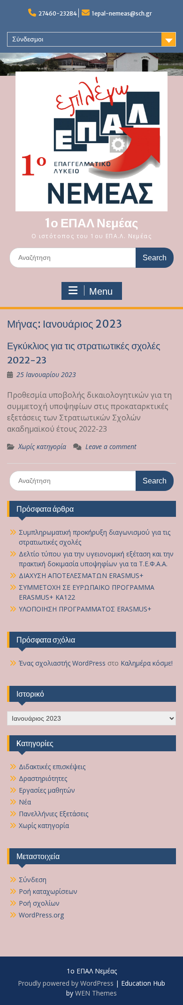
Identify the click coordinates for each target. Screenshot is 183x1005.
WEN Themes (96, 993)
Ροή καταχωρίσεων (48, 891)
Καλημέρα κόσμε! (147, 663)
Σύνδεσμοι (27, 39)
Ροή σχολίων (39, 903)
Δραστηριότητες (43, 778)
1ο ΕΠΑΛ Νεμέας (91, 223)
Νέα (25, 801)
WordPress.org (41, 914)
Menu (101, 291)
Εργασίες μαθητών (47, 790)
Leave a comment (111, 446)
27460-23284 (57, 13)
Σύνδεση (32, 879)
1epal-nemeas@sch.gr (122, 13)
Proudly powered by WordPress (66, 983)
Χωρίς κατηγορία (42, 446)
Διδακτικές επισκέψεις (52, 766)
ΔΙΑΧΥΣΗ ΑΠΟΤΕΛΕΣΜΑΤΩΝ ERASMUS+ (81, 575)
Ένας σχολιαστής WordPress (62, 663)
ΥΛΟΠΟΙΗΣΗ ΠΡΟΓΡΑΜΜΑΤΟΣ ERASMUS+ (85, 608)
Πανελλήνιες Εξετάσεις (53, 813)
